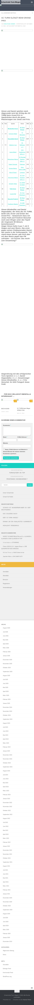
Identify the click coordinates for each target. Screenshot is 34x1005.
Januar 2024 (6, 751)
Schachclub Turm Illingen (10, 2)
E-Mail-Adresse (22, 437)
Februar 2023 (6, 794)
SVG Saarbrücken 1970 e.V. (22, 152)
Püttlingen (22, 164)
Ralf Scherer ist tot (19, 552)
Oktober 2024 (7, 715)
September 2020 (7, 909)
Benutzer (5, 579)
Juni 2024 (5, 731)
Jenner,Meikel (12, 152)
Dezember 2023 (7, 755)
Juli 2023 (5, 774)
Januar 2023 (6, 798)
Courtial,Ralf (13, 194)
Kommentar (7, 425)
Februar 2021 (6, 890)
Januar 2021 (6, 894)
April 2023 (6, 786)
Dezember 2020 (7, 898)
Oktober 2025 (7, 667)
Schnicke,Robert (13, 133)
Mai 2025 (5, 687)
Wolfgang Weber (9, 24)
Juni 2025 (5, 683)
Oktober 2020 (7, 905)
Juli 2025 (5, 679)
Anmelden (6, 571)
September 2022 (7, 814)
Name (5, 437)
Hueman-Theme (27, 999)
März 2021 (6, 886)
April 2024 (6, 739)
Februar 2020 (6, 933)
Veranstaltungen (7, 587)
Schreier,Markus (13, 168)
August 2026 (6, 628)
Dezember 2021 (7, 850)
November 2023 (7, 759)
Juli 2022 (5, 822)
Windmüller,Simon (13, 128)
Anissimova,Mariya (13, 177)
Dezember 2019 (7, 941)
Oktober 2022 (7, 810)
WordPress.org (7, 976)
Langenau (22, 172)
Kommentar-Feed (8, 972)
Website (5, 443)
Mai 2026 (5, 640)
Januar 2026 (6, 655)
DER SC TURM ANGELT (10, 517)
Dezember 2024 (7, 707)
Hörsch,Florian (13, 172)
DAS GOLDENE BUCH (10, 513)
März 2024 (6, 743)
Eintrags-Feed (7, 968)
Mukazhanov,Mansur (13, 159)
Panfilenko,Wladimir (13, 204)
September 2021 (7, 862)
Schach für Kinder (8, 496)
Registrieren (6, 583)
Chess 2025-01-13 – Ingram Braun (13, 546)
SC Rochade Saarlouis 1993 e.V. (22, 159)
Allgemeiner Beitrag (8, 13)
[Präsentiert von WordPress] (11, 999)
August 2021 (6, 866)
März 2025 (6, 695)
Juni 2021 (5, 874)
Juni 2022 (5, 826)
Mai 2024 (5, 735)
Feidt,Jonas (13, 188)
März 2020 (6, 929)
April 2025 (6, 691)
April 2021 (6, 882)
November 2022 (7, 806)
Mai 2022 (5, 830)
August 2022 (6, 818)
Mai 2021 (5, 878)
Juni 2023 (5, 778)
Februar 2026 (6, 651)
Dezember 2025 (7, 659)
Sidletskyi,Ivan (13, 145)
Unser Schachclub (8, 492)
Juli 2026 (5, 632)
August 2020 (6, 913)
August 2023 (6, 771)
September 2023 (7, 767)
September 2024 (7, 719)
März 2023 (6, 790)
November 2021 (7, 854)
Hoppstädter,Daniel (13, 139)
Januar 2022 (6, 846)
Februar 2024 (6, 747)
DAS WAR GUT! (17, 556)
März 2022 (6, 838)
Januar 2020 (6, 937)
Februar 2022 (6, 842)
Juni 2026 (5, 636)
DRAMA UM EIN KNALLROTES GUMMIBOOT (17, 521)
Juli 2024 (5, 727)
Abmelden (6, 575)
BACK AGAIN (5, 408)
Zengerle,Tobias (13, 183)
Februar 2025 (6, 699)
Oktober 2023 (7, 763)
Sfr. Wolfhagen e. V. (22, 145)
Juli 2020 (5, 917)
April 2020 (6, 925)
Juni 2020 (5, 921)
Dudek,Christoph (13, 164)
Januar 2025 (6, 703)
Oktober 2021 (7, 858)
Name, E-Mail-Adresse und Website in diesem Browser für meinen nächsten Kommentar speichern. (15, 451)
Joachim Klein (7, 556)
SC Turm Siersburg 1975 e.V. (22, 177)
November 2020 (7, 901)
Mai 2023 (5, 782)
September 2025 (7, 671)
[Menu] (32, 2)
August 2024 (6, 723)
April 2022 (6, 834)
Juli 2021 (5, 870)
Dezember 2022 (7, 802)
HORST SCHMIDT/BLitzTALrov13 (13, 536)
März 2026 (6, 647)
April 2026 (6, 643)
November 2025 (7, 663)
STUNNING (15, 542)
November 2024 (7, 711)
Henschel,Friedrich (13, 199)
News (4, 954)
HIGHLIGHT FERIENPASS (11, 525)
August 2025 (6, 675)
